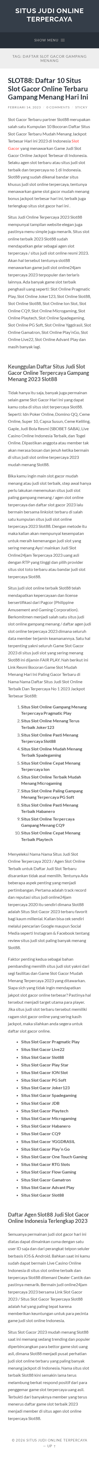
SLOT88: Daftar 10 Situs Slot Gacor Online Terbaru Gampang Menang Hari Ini (48, 88)
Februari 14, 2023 (24, 107)
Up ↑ (51, 1446)
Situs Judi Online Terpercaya (49, 15)
